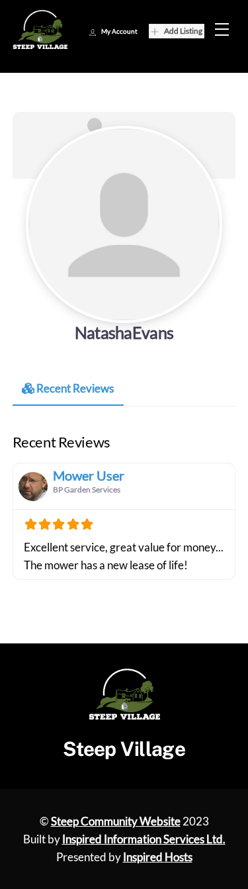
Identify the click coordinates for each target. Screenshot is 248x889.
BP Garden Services (86, 489)
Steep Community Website (116, 821)
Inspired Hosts (157, 857)
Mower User (88, 475)
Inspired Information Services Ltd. (144, 839)
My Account (119, 31)
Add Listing (183, 31)
